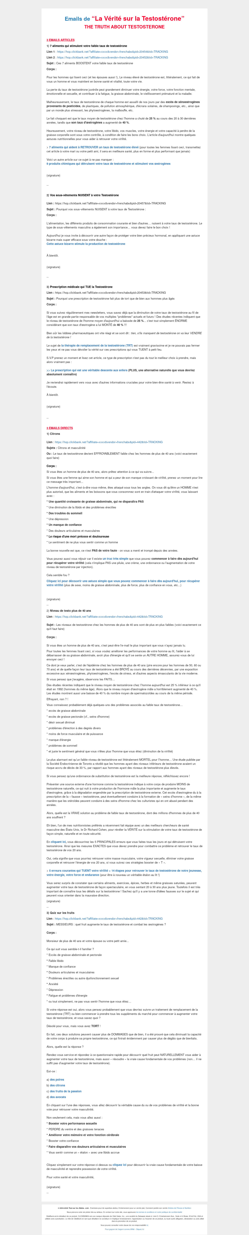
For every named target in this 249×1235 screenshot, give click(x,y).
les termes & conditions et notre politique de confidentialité (159, 1212)
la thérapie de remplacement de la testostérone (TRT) (97, 345)
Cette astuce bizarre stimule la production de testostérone (86, 244)
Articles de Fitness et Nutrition (179, 1208)
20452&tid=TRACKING (112, 57)
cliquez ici (119, 1165)
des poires (57, 1079)
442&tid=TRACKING (109, 442)
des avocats (58, 1097)
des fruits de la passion (65, 1091)
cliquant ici (58, 842)
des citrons (57, 1085)
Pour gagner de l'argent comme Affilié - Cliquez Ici (124, 1229)
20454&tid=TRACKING (112, 51)
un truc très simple (115, 558)
